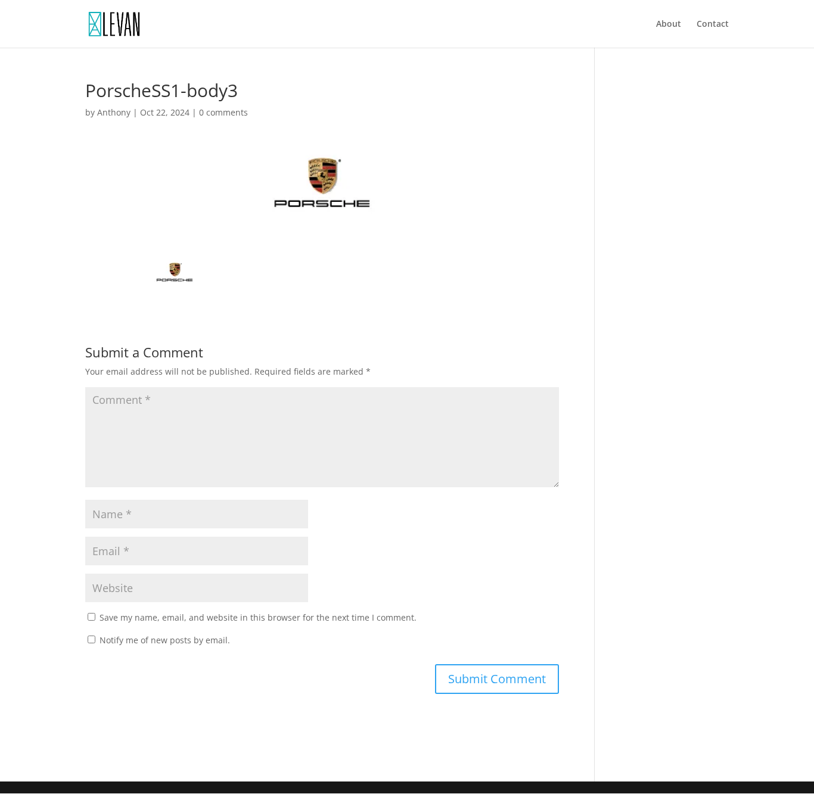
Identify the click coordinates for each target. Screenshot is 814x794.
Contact (713, 24)
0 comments (223, 112)
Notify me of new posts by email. (165, 640)
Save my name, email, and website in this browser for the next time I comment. (258, 617)
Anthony (114, 112)
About (668, 24)
